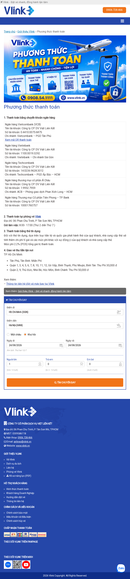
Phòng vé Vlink (14, 471)
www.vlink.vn (23, 445)
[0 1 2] (105, 364)
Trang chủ (9, 31)
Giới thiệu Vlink (26, 31)
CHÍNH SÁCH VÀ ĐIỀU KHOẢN (19, 507)
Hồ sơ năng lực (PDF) (20, 475)
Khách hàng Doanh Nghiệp (20, 493)
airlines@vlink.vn (22, 441)
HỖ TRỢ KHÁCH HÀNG (15, 483)
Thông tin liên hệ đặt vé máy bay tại (27, 283)
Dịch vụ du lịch (13, 463)
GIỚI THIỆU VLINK (13, 453)
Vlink (38, 216)
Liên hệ (10, 467)
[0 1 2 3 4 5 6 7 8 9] (65, 364)
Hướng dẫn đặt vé (15, 497)
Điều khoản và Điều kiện (18, 516)
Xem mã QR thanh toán (18, 139)
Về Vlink (10, 459)
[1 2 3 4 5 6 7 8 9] (25, 364)
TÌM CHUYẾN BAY (66, 382)
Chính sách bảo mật (17, 512)
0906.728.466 (114, 10)
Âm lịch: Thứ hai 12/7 (17, 350)
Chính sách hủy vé (16, 521)
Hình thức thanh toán (17, 489)
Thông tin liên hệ (15, 501)
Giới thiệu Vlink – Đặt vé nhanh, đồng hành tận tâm (44, 291)
